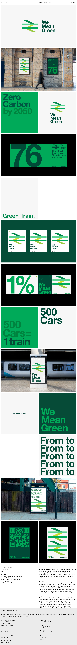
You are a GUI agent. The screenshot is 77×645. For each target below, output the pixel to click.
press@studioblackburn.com (49, 627)
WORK (41, 2)
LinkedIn (42, 639)
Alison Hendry (5, 637)
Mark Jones (5, 642)
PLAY (46, 2)
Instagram (43, 637)
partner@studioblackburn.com (49, 622)
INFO (50, 2)
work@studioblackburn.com (48, 632)
